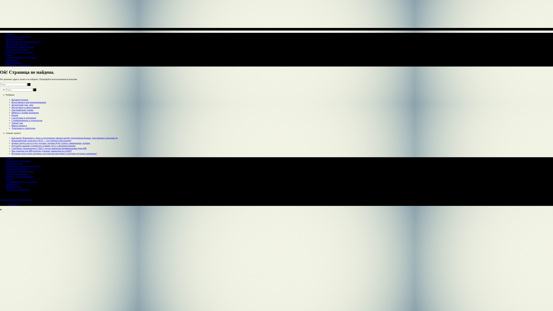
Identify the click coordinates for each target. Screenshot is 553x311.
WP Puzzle (13, 204)
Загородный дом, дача (16, 44)
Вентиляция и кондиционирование (23, 42)
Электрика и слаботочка (18, 65)
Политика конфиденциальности (16, 199)
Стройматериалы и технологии (21, 57)
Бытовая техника (14, 39)
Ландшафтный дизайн (17, 49)
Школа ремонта (13, 62)
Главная (10, 34)
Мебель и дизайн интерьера (19, 52)
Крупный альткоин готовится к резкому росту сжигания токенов (43, 146)
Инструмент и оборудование (20, 47)
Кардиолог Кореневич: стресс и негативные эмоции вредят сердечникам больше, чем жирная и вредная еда (65, 138)
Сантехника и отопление (18, 36)
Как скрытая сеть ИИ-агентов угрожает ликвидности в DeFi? (42, 151)
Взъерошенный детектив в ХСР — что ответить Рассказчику (41, 140)
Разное (9, 55)
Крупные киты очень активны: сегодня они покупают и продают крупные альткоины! (54, 153)
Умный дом (11, 60)
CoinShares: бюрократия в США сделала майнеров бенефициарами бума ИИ (49, 148)
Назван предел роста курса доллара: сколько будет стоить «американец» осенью (51, 143)
